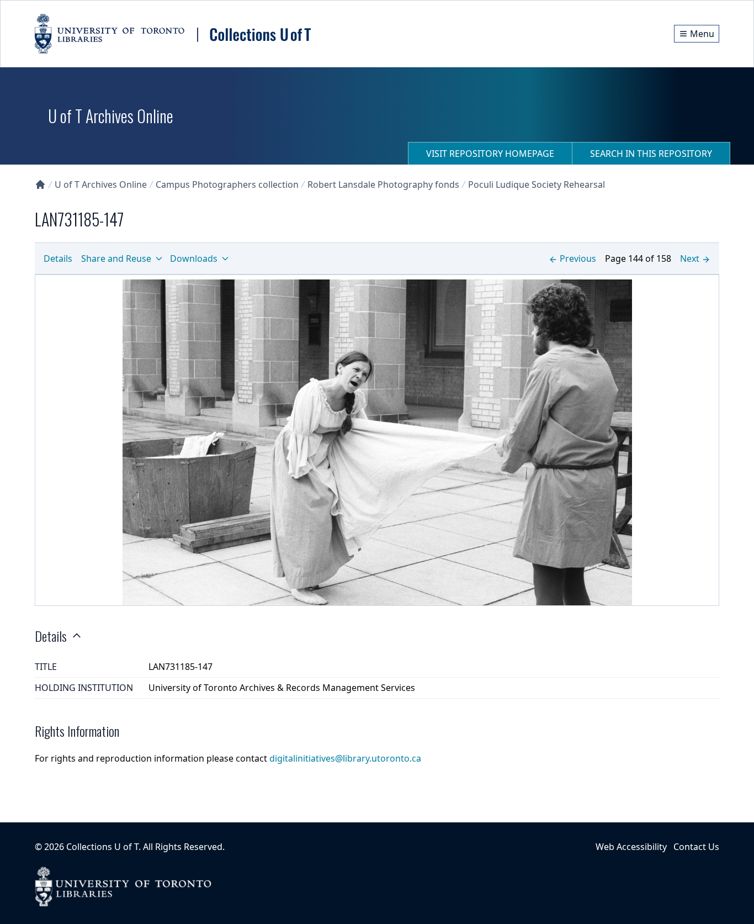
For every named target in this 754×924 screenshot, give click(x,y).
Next (689, 258)
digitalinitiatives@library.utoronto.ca (345, 758)
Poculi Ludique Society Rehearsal (536, 184)
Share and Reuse (116, 258)
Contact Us (696, 847)
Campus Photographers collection (227, 184)
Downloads (193, 258)
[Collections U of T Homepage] (40, 184)
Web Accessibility (631, 847)
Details (58, 258)
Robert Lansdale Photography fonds (383, 184)
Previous (578, 258)
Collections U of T (102, 847)
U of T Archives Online (101, 184)
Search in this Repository (651, 153)
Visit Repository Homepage (490, 153)
